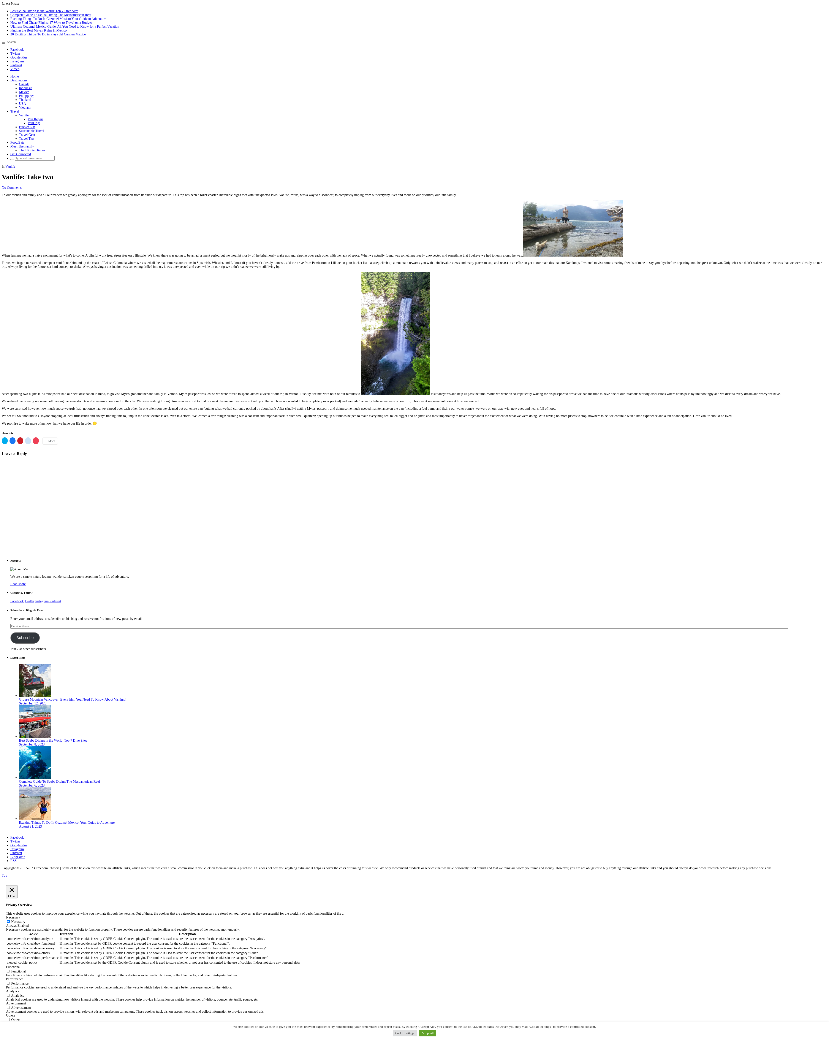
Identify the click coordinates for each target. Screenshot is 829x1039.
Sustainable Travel (31, 131)
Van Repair (35, 119)
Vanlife (24, 115)
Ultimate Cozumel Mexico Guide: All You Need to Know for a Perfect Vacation (64, 26)
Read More (18, 584)
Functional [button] (13, 967)
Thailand (25, 100)
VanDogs (34, 123)
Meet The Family (22, 146)
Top (4, 875)
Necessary (18, 921)
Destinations (18, 80)
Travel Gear (27, 134)
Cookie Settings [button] (404, 1033)
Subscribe (25, 638)
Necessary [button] (13, 917)
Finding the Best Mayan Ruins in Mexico (38, 30)
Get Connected (20, 154)
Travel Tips (26, 138)
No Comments (12, 187)
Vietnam (24, 107)
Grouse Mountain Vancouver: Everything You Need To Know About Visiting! (72, 699)
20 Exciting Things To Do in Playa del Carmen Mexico (48, 34)
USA (22, 103)
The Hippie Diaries (32, 150)
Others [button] (10, 1015)
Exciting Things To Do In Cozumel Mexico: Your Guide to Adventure (58, 19)
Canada (24, 84)
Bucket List (27, 127)
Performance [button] (14, 979)
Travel (14, 111)
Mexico (24, 92)
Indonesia (25, 88)
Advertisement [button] (16, 1003)
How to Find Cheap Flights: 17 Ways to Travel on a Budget (51, 22)
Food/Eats (17, 142)
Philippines (26, 96)
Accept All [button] (427, 1033)
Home (14, 76)
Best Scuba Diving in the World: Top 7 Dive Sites (44, 11)
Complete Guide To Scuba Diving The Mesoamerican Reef (50, 15)
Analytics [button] (12, 991)
